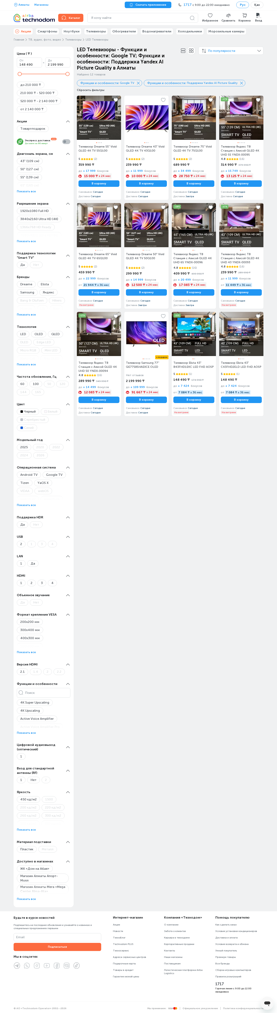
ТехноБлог (119, 937)
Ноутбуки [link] (71, 31)
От (21, 60)
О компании (171, 924)
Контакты (169, 950)
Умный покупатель (226, 950)
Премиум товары (225, 957)
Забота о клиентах (175, 931)
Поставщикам (172, 963)
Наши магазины (173, 957)
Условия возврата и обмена (232, 944)
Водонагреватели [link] (156, 31)
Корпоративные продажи (179, 944)
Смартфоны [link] (47, 31)
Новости (118, 931)
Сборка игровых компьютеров (233, 970)
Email (20, 937)
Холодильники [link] (190, 31)
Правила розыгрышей (228, 976)
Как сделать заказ (226, 924)
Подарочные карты (124, 963)
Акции (116, 924)
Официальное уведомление (200, 1008)
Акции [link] (26, 31)
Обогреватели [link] (124, 31)
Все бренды (222, 963)
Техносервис (121, 950)
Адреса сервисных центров (129, 957)
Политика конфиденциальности (243, 1008)
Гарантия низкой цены (126, 976)
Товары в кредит (123, 970)
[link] (99, 148)
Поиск (30, 693)
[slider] (20, 74)
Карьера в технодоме (177, 937)
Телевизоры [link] (96, 31)
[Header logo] (33, 18)
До (50, 60)
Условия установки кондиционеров (236, 931)
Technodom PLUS (123, 944)
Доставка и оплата (226, 937)
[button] (210, 18)
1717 (219, 984)
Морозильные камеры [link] (226, 31)
